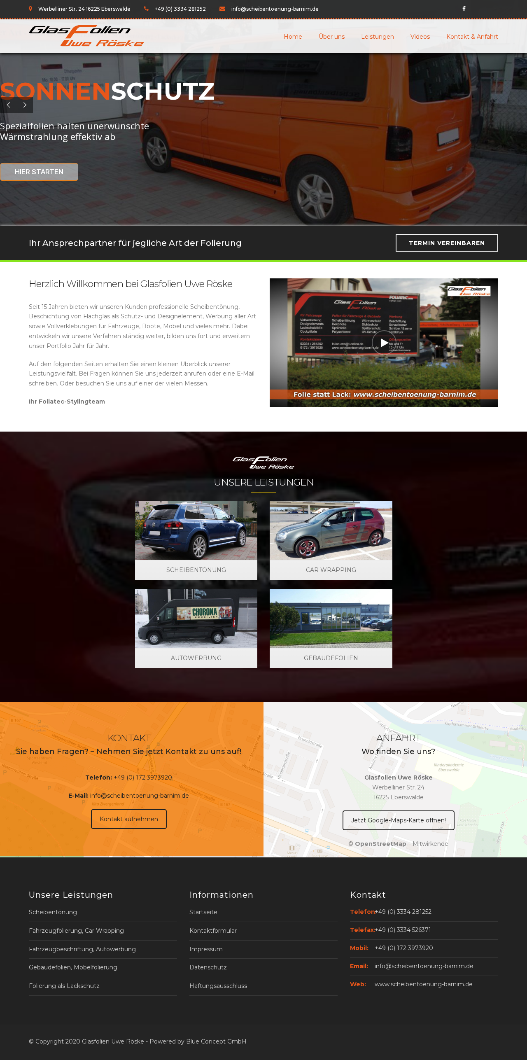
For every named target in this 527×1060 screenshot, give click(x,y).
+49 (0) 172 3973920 (143, 777)
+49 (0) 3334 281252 (403, 911)
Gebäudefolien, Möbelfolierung (73, 967)
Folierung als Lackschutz (64, 986)
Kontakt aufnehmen (129, 819)
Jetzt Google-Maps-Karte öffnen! (398, 820)
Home (293, 36)
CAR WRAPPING (331, 570)
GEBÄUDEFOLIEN (331, 658)
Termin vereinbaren (447, 243)
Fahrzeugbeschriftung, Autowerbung (82, 949)
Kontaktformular (213, 930)
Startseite (203, 912)
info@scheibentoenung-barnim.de (139, 795)
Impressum (206, 949)
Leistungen (377, 36)
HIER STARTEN (39, 172)
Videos (420, 36)
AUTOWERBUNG (196, 658)
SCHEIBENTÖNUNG (196, 570)
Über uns (332, 36)
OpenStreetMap (380, 844)
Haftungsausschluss (218, 986)
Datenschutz (208, 967)
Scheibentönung (53, 912)
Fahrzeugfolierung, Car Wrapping (76, 930)
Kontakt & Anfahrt (472, 36)
